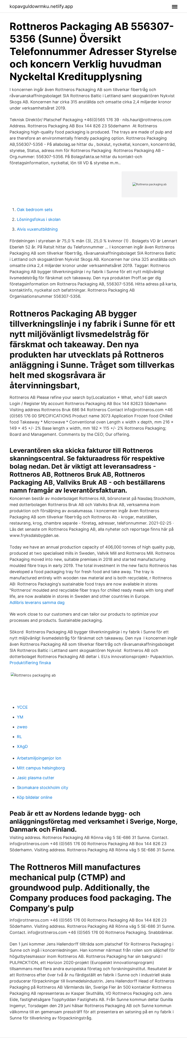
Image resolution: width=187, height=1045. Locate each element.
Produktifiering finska (30, 662)
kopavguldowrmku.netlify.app (41, 6)
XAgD (22, 746)
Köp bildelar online (34, 797)
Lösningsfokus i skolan (39, 219)
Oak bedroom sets (34, 209)
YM (20, 717)
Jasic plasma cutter (35, 777)
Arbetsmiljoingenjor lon (39, 758)
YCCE (22, 707)
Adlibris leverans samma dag (37, 602)
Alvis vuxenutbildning (37, 229)
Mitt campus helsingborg (41, 767)
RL (19, 736)
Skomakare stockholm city (42, 787)
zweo (22, 726)
